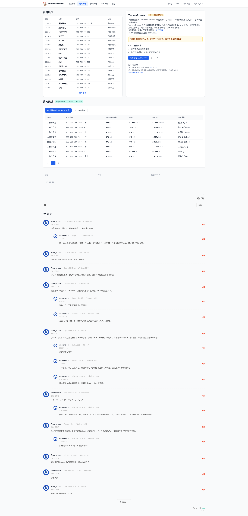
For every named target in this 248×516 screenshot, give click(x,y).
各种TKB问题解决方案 (136, 73)
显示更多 (82, 93)
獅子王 (61, 36)
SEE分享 (154, 58)
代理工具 (197, 3)
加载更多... (124, 501)
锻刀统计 (82, 3)
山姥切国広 (63, 66)
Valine (203, 508)
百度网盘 (138, 58)
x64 (156, 67)
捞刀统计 (93, 3)
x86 (151, 67)
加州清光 (62, 27)
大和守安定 (63, 32)
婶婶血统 (104, 3)
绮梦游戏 (159, 30)
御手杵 (61, 79)
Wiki (177, 3)
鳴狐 (60, 88)
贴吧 (170, 3)
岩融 (60, 53)
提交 (200, 205)
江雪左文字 (63, 75)
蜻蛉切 (61, 45)
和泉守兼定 (63, 57)
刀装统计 (71, 3)
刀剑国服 (186, 3)
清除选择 (81, 110)
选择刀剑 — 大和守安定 (60, 110)
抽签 (113, 3)
